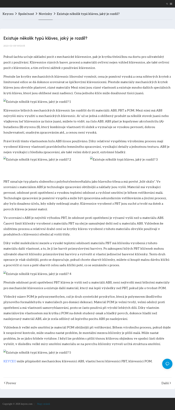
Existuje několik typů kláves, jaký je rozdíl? (88, 14)
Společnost (26, 14)
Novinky (45, 14)
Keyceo (8, 14)
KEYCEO (9, 361)
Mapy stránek (43, 404)
